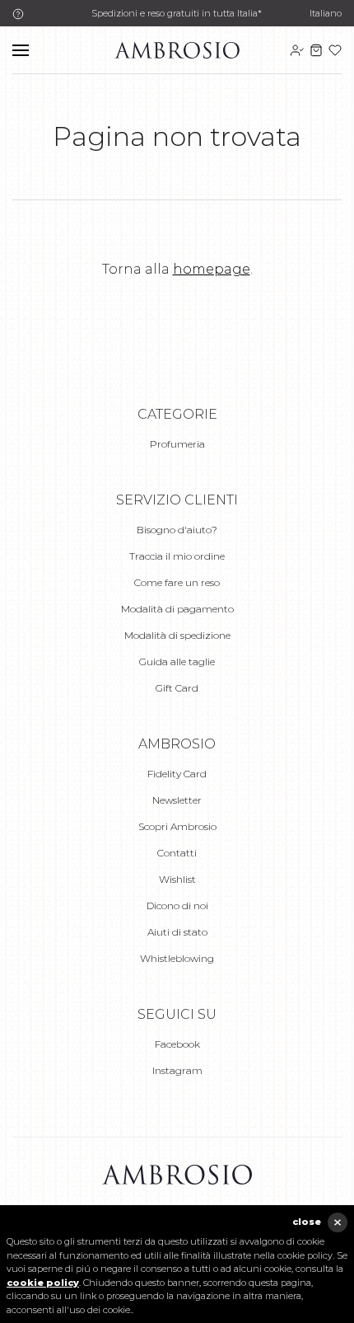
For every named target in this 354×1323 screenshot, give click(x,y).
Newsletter (177, 800)
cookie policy (43, 1282)
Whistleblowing (177, 958)
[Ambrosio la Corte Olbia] (177, 49)
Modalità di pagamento (177, 609)
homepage (211, 269)
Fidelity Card (177, 773)
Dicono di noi (177, 905)
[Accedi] (297, 50)
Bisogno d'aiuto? (177, 529)
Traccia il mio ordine (177, 556)
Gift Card (177, 688)
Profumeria (177, 444)
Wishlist (177, 879)
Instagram (177, 1070)
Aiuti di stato (177, 932)
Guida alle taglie (177, 661)
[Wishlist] (335, 50)
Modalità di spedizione (177, 635)
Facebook (177, 1044)
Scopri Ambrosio (177, 826)
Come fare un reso (177, 582)
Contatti (177, 853)
